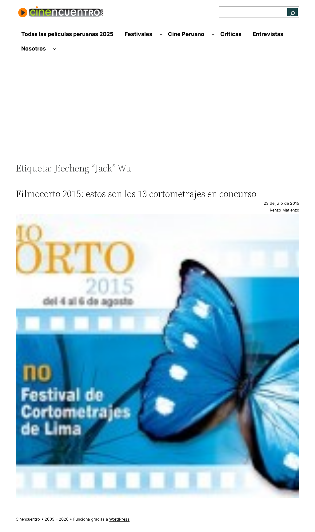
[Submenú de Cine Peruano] (213, 34)
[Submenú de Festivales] (161, 34)
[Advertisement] (157, 112)
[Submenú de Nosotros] (54, 48)
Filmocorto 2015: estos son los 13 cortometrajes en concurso (136, 193)
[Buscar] (292, 12)
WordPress (119, 519)
